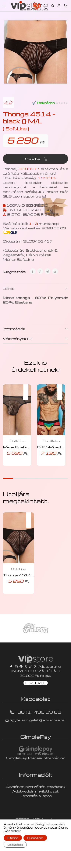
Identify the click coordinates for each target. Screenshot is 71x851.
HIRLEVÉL (35, 683)
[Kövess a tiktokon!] (30, 666)
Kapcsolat (35, 698)
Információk (14, 328)
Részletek (12, 831)
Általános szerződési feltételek (36, 786)
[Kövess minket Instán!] (16, 666)
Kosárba (32, 159)
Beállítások (15, 844)
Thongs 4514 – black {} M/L (30, 575)
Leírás (8, 288)
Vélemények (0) (17, 338)
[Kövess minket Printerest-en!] (21, 666)
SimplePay (35, 736)
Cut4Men (51, 441)
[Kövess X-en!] (25, 666)
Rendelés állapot (36, 795)
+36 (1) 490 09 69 (38, 712)
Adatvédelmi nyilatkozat (35, 791)
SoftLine (25, 259)
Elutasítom (35, 837)
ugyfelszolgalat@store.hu (37, 720)
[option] (35, 628)
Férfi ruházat (38, 255)
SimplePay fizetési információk (35, 758)
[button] (27, 389)
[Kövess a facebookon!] (11, 666)
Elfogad (12, 837)
